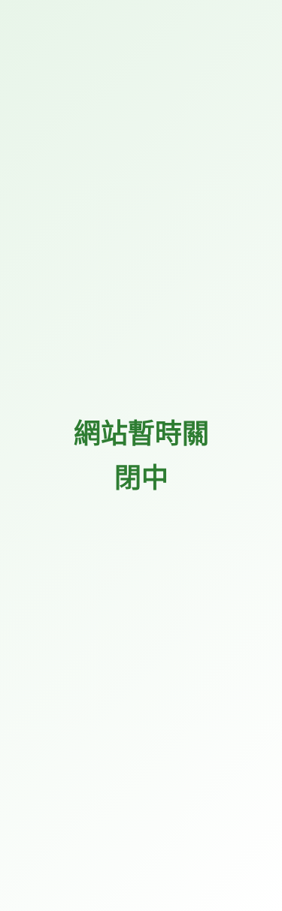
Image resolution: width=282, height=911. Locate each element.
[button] (253, 61)
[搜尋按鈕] (250, 351)
